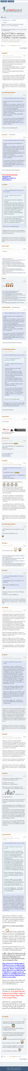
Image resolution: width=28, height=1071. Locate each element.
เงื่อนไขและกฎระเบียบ (14, 1068)
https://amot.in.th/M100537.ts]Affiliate (13, 564)
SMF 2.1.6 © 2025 (10, 1069)
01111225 (6, 246)
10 (10, 45)
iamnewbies (9, 24)
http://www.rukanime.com (17, 265)
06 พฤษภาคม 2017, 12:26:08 (7, 94)
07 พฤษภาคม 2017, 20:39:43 (7, 462)
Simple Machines (17, 1069)
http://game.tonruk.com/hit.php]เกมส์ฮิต (12, 269)
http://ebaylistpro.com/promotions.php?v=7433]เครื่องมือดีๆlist (12, 294)
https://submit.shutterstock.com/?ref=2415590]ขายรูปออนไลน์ (10, 292)
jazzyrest (6, 416)
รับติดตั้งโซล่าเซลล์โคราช (9, 178)
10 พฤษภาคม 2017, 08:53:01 (7, 526)
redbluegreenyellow (9, 92)
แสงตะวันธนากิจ (6, 176)
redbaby (6, 607)
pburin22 (3, 25)
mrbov (5, 134)
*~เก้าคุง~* (8, 25)
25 (19, 45)
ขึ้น (2, 1056)
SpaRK (5, 53)
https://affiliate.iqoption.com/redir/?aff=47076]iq (15, 297)
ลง (1, 45)
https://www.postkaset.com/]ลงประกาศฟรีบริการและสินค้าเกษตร (13, 556)
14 (17, 45)
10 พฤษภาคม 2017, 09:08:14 (7, 545)
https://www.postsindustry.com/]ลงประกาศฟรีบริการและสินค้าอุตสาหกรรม (13, 559)
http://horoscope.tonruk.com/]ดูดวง (14, 272)
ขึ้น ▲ (20, 1068)
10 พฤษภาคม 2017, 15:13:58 (7, 775)
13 (15, 45)
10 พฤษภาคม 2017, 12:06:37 (7, 609)
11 (11, 45)
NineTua (18, 24)
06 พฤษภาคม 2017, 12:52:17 (7, 136)
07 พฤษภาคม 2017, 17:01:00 (7, 440)
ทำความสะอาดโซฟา (6, 454)
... (8, 45)
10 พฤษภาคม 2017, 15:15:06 (7, 836)
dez (5, 278)
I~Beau (12, 25)
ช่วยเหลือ (8, 1068)
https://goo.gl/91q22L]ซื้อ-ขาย (11, 302)
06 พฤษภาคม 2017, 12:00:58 (7, 55)
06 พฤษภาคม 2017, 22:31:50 (7, 248)
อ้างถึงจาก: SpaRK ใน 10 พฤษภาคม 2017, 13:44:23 (14, 843)
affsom (6, 773)
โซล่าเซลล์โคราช (6, 180)
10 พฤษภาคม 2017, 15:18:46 (7, 1018)
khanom (16, 25)
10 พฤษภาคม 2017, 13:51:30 (7, 736)
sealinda (14, 24)
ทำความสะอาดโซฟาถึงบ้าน (7, 453)
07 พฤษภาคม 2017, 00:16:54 (7, 309)
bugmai (21, 24)
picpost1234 (7, 834)
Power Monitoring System (10, 175)
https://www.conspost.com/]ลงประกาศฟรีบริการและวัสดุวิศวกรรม (13, 561)
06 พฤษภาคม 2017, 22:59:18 (7, 280)
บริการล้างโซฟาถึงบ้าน (6, 456)
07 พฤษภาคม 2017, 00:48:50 (7, 351)
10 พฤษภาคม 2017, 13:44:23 (7, 657)
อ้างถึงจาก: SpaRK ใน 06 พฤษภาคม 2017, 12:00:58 (14, 98)
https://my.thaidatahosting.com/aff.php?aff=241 (15, 300)
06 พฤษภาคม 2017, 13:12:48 (7, 186)
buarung (6, 438)
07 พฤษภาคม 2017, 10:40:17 (7, 418)
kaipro (5, 543)
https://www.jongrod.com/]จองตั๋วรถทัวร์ (13, 563)
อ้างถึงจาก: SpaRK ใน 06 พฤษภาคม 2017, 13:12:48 (14, 355)
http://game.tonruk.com (12, 260)
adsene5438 (7, 307)
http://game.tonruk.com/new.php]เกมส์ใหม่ (12, 263)
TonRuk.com (4, 258)
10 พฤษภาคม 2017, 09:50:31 (7, 572)
